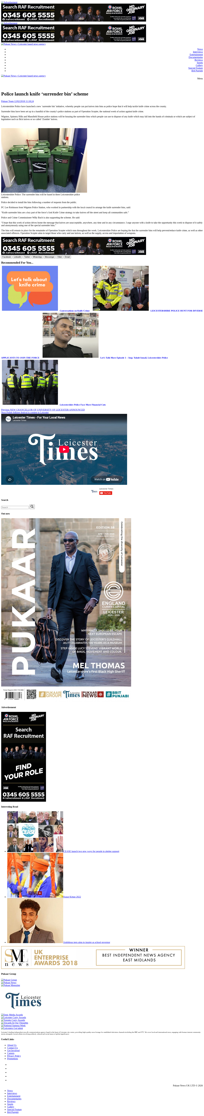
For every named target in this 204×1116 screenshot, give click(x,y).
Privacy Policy (14, 1056)
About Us (11, 1045)
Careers (10, 1053)
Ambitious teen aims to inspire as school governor (86, 942)
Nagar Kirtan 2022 (72, 897)
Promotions (12, 1058)
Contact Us (12, 1048)
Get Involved (13, 1050)
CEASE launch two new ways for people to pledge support (91, 851)
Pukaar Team (7, 101)
